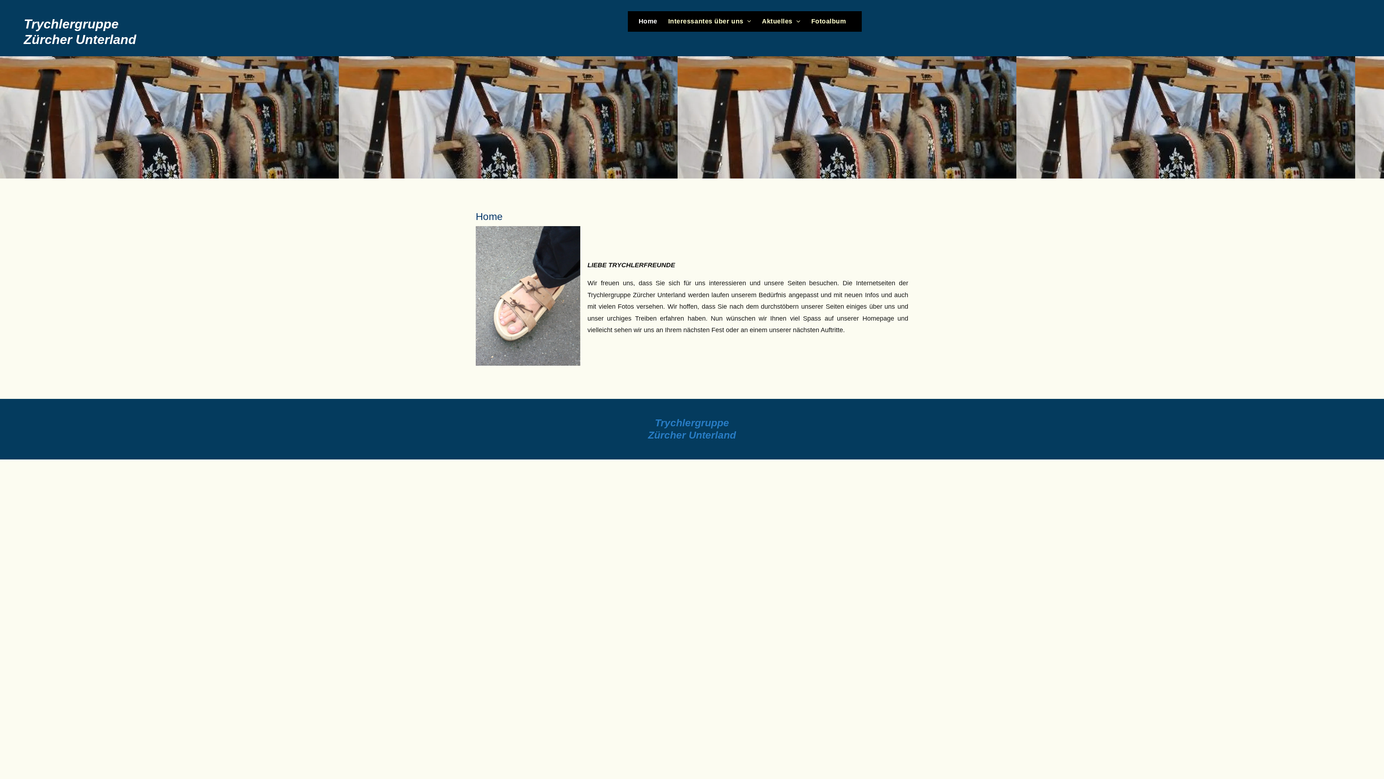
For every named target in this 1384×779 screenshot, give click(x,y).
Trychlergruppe (692, 422)
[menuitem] (648, 21)
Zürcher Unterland (692, 435)
